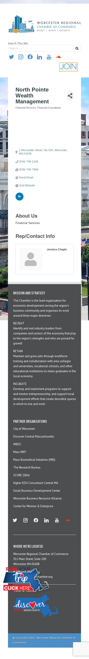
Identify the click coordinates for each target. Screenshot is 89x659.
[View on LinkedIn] (20, 199)
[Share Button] (70, 96)
